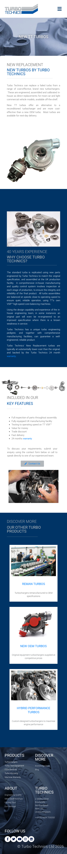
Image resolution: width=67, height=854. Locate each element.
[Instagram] (25, 839)
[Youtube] (19, 839)
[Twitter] (14, 839)
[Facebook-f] (8, 839)
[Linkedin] (31, 839)
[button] (12, 487)
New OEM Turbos (33, 646)
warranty (11, 356)
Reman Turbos (33, 584)
